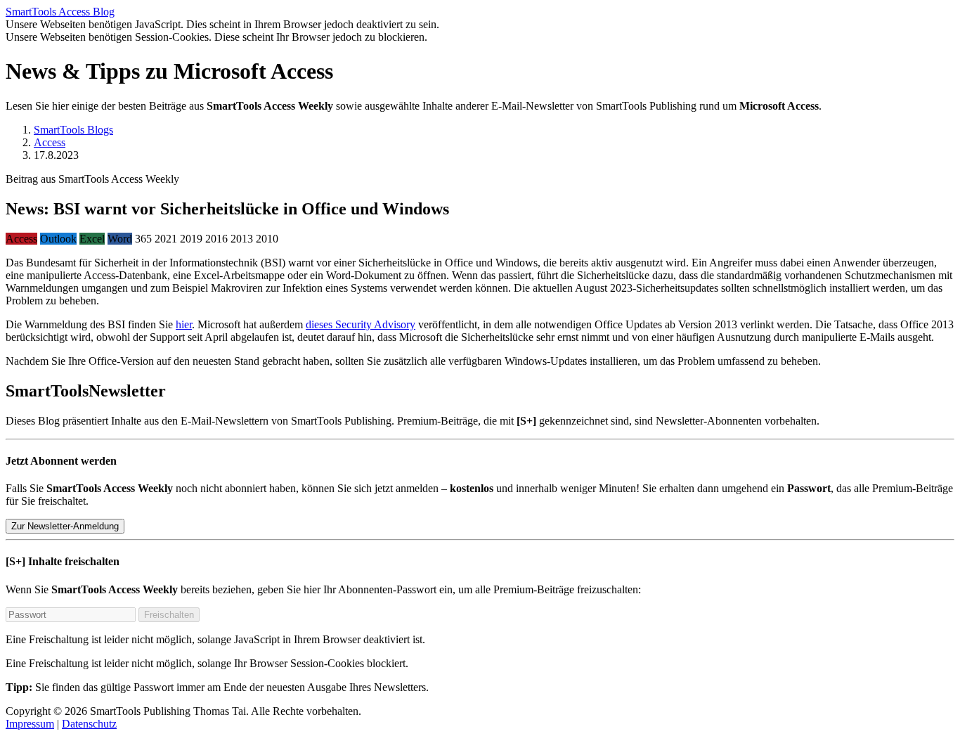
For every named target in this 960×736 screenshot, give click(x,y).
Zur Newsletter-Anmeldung (65, 526)
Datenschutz (89, 724)
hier (184, 324)
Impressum (30, 724)
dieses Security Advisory (360, 324)
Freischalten (169, 614)
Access (49, 142)
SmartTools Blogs (73, 130)
